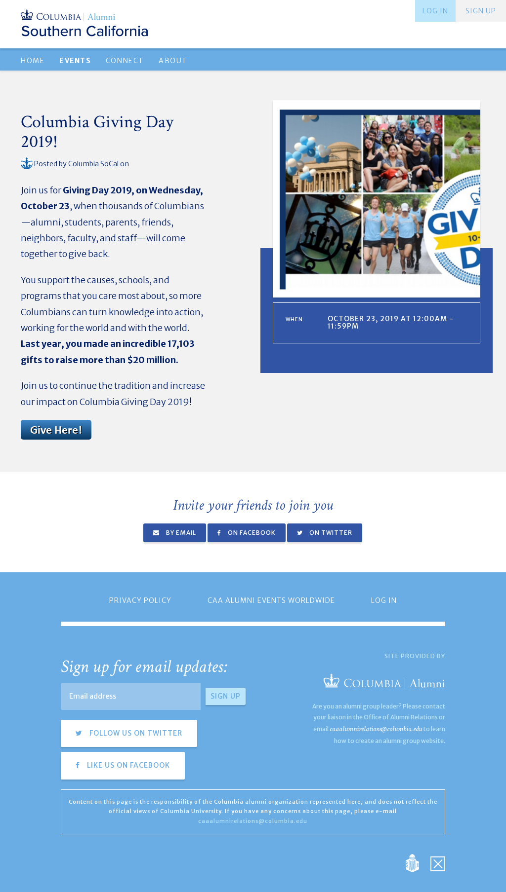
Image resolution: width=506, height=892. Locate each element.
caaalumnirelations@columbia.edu (376, 729)
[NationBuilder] (417, 862)
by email (180, 532)
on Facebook (251, 532)
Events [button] (74, 60)
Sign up (480, 10)
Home (32, 60)
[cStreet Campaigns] (437, 862)
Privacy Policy (140, 600)
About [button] (173, 60)
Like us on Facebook (127, 765)
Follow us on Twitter (134, 733)
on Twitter (330, 532)
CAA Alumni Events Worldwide (271, 600)
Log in (435, 10)
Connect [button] (125, 60)
